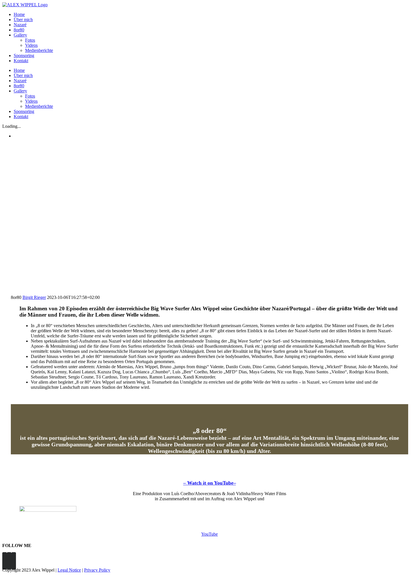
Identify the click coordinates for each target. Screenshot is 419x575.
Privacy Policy (97, 570)
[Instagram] (9, 561)
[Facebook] (4, 561)
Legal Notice (69, 570)
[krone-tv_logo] (47, 510)
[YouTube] (13, 561)
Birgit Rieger (34, 297)
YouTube (209, 534)
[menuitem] (215, 14)
